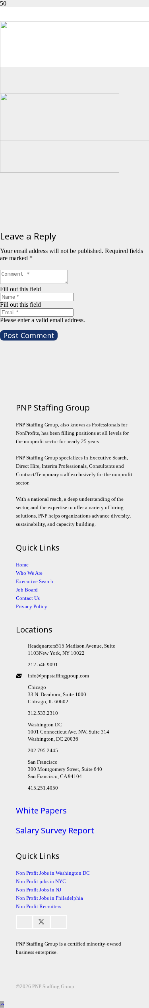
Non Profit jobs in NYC (41, 881)
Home (22, 565)
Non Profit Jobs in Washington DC (53, 873)
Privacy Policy (31, 606)
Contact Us (28, 598)
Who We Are (29, 573)
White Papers (41, 810)
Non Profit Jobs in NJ (38, 890)
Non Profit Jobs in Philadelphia (49, 898)
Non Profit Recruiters (38, 906)
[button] (2, 1004)
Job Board (27, 590)
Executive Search (34, 581)
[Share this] (24, 922)
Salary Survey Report (55, 830)
